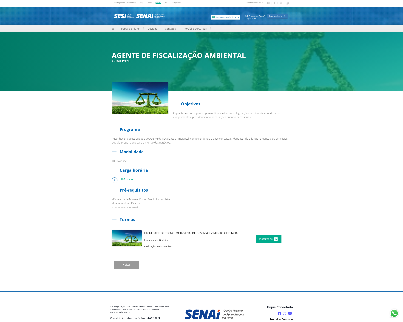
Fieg (142, 3)
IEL (166, 3)
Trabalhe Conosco (281, 319)
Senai (158, 3)
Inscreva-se (266, 239)
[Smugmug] (269, 3)
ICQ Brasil (177, 3)
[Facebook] (276, 3)
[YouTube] (290, 313)
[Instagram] (287, 3)
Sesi (150, 3)
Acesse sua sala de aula (227, 17)
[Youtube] (282, 3)
